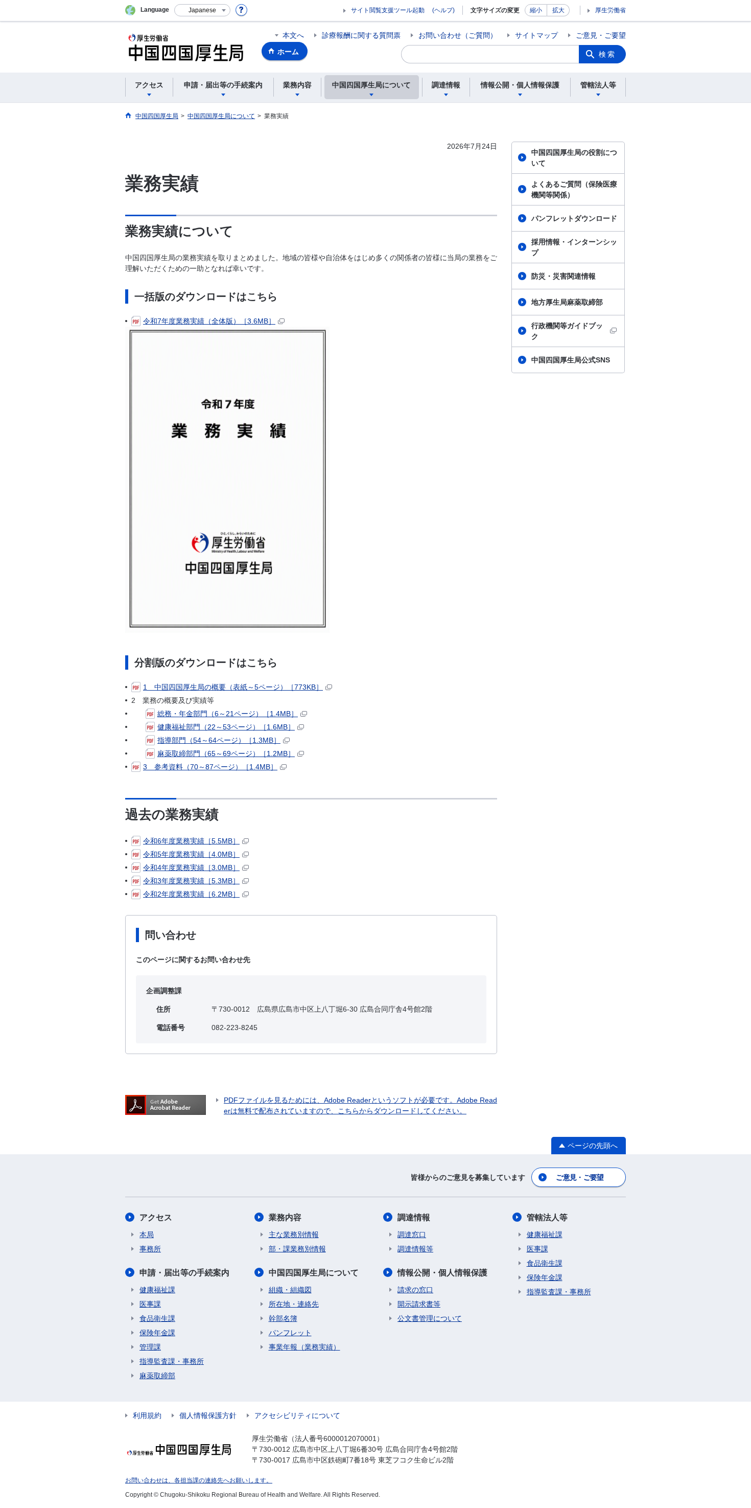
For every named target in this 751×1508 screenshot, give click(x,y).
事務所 (150, 1249)
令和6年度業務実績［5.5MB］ (191, 841)
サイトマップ (536, 35)
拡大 (558, 10)
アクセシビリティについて (297, 1415)
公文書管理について (429, 1318)
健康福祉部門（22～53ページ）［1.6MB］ (226, 727)
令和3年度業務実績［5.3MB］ (191, 881)
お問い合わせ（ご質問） (457, 35)
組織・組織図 (290, 1290)
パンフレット (290, 1333)
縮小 (536, 10)
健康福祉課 (157, 1290)
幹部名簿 (283, 1318)
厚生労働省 (610, 10)
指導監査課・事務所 (171, 1361)
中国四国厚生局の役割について (574, 157)
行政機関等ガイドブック (567, 331)
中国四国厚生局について (314, 1272)
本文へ (293, 35)
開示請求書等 (418, 1304)
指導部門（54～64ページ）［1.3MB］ (218, 740)
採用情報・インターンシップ (574, 247)
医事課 (150, 1304)
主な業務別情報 (294, 1234)
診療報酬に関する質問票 (361, 35)
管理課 (150, 1347)
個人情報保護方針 (208, 1415)
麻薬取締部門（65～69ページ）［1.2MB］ (226, 753)
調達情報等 (415, 1249)
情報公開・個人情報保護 (442, 1272)
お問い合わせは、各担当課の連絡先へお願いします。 (198, 1480)
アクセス (155, 1217)
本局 (146, 1234)
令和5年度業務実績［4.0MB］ (191, 854)
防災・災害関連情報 (563, 276)
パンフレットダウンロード (574, 218)
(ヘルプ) (443, 10)
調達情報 (413, 1217)
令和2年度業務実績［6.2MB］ (191, 894)
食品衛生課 (157, 1318)
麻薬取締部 (157, 1376)
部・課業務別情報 (297, 1249)
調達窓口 (411, 1234)
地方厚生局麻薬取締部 (567, 302)
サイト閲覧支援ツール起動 (388, 10)
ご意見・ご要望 (601, 35)
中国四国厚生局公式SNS (570, 360)
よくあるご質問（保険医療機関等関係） (574, 189)
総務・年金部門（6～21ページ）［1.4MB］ (227, 714)
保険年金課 (157, 1333)
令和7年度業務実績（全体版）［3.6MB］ (209, 321)
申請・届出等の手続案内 (184, 1272)
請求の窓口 (415, 1290)
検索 (607, 54)
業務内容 (285, 1217)
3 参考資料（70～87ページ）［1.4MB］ (210, 767)
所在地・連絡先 (294, 1304)
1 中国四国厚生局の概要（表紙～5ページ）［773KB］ (233, 687)
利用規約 (147, 1415)
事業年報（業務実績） (304, 1347)
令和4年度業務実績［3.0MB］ (191, 867)
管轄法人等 (547, 1217)
